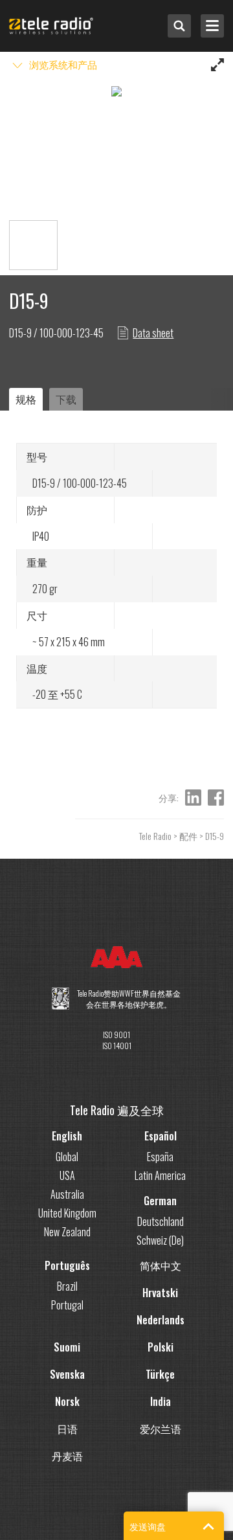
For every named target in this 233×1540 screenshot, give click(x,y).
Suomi (67, 1347)
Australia (67, 1194)
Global (67, 1156)
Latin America (160, 1175)
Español (160, 1136)
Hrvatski (160, 1292)
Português (67, 1265)
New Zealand (67, 1232)
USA (67, 1175)
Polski (160, 1347)
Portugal (67, 1305)
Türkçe (160, 1374)
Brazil (67, 1286)
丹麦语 (67, 1456)
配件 (188, 836)
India (160, 1401)
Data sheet (153, 333)
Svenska (67, 1374)
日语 (67, 1428)
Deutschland (160, 1221)
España (160, 1156)
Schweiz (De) (160, 1240)
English (67, 1136)
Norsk (67, 1401)
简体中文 (160, 1265)
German (160, 1200)
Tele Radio (155, 836)
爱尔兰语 (160, 1428)
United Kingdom (67, 1213)
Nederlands (160, 1320)
